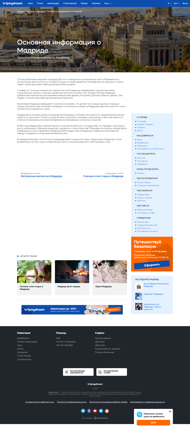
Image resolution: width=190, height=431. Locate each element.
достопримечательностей (57, 95)
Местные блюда (145, 210)
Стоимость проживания (148, 185)
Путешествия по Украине (107, 349)
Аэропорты (142, 146)
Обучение (100, 345)
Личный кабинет (103, 338)
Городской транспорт (147, 225)
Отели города (143, 182)
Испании (31, 79)
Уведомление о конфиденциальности (147, 402)
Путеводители (24, 359)
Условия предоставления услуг (39, 402)
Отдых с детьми (144, 198)
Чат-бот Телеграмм (66, 342)
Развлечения (143, 195)
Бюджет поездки (145, 124)
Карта (140, 130)
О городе (141, 121)
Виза (139, 140)
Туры (19, 345)
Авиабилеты (143, 143)
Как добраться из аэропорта (150, 149)
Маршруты (142, 164)
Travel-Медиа (24, 356)
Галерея (141, 127)
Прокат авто (143, 222)
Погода (140, 173)
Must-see (141, 158)
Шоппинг (141, 201)
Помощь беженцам (104, 352)
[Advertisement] (72, 219)
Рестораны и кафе (146, 213)
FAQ (58, 338)
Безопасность (143, 228)
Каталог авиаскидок (27, 342)
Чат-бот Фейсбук (64, 345)
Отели (20, 349)
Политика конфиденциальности (72, 402)
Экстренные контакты (147, 231)
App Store (100, 342)
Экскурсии (142, 161)
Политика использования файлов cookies (108, 402)
